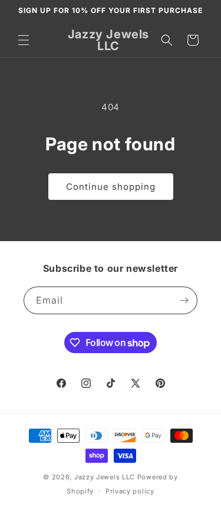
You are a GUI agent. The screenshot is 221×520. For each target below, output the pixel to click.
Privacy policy (129, 491)
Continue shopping (111, 186)
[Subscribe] (184, 300)
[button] (24, 40)
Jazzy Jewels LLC (104, 477)
